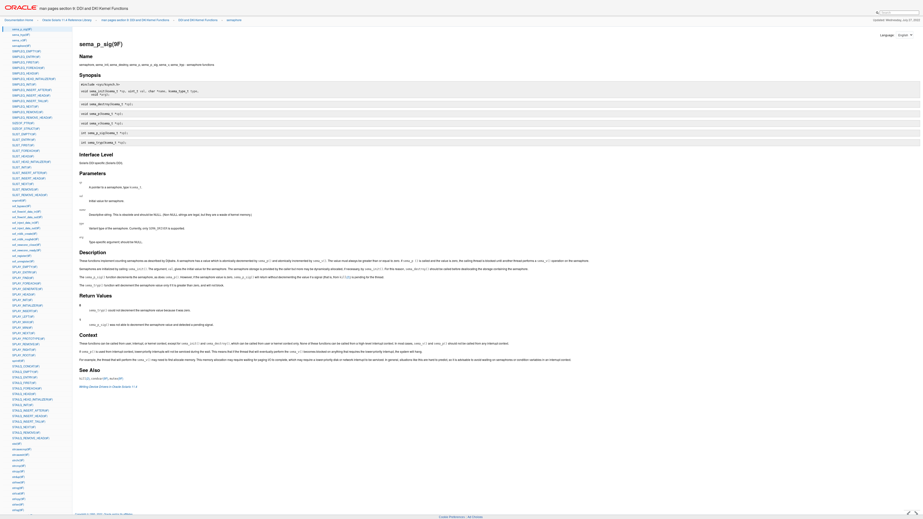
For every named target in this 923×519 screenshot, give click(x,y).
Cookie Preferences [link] (452, 517)
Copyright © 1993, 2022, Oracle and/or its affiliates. (104, 514)
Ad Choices (475, 517)
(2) (345, 277)
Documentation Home (19, 20)
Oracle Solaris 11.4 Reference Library (67, 20)
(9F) (99, 378)
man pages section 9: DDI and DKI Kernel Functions (135, 20)
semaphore (234, 20)
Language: (887, 35)
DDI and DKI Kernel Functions (198, 20)
